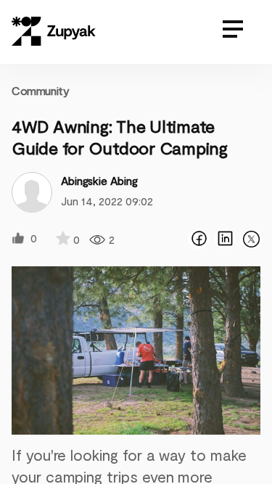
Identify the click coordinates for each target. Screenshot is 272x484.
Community (40, 90)
